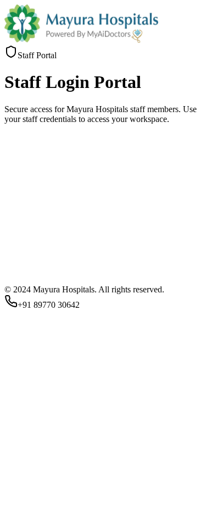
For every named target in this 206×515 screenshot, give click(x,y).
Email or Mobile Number (51, 427)
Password (24, 453)
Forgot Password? (35, 481)
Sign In (21, 499)
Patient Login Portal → (44, 509)
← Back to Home (115, 509)
